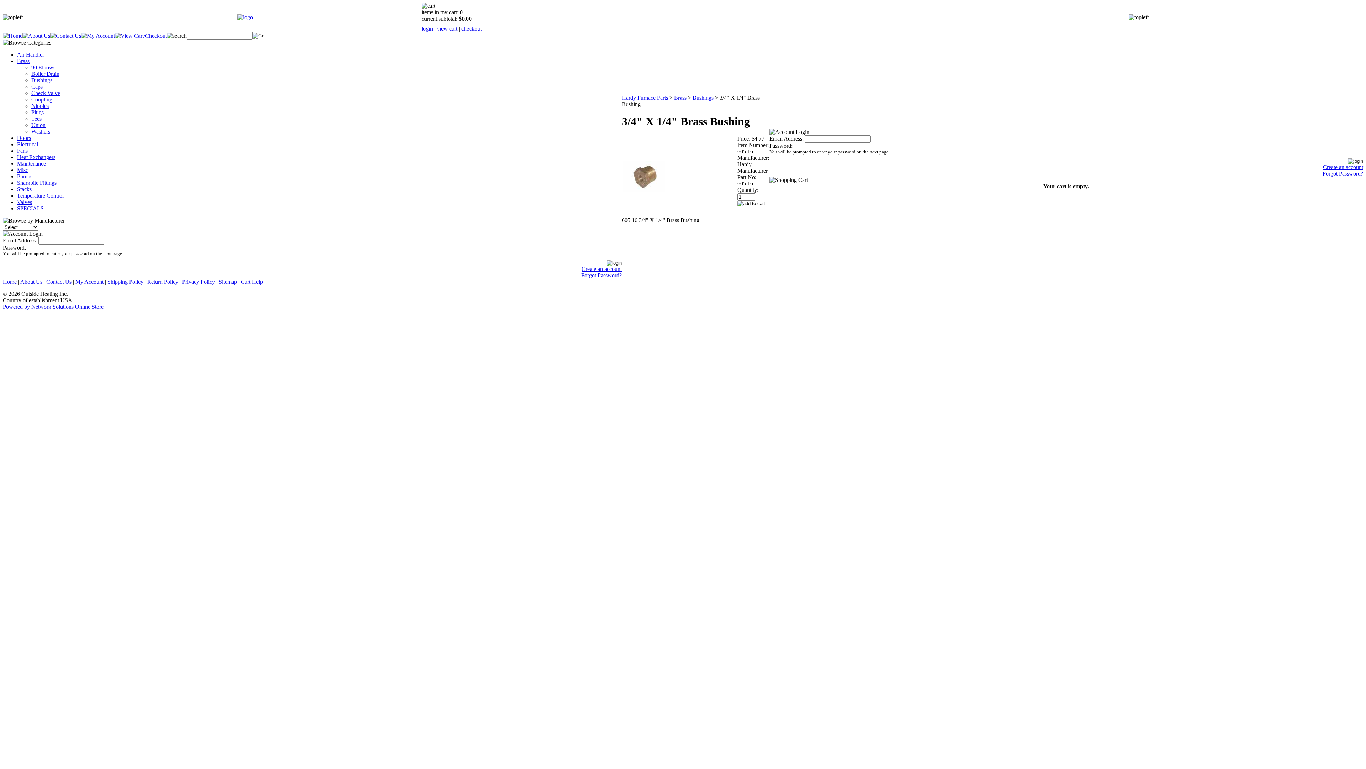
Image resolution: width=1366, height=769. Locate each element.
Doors (24, 138)
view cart (447, 29)
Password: (14, 248)
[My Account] (98, 36)
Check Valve (45, 93)
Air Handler (30, 55)
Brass (23, 61)
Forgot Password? (601, 275)
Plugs (37, 112)
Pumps (24, 176)
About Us (31, 282)
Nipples (40, 106)
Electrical (27, 144)
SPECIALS (30, 208)
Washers (40, 132)
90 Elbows (43, 67)
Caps (37, 87)
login (427, 29)
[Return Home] (245, 17)
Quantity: (747, 190)
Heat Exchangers (36, 157)
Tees (36, 119)
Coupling (41, 99)
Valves (24, 202)
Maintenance (31, 164)
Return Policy (162, 282)
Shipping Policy (125, 282)
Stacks (24, 189)
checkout (471, 29)
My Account (89, 282)
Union (38, 125)
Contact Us (59, 282)
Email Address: (20, 240)
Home (10, 282)
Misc (22, 170)
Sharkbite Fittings (37, 183)
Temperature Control (40, 196)
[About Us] (36, 36)
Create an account (602, 269)
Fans (22, 151)
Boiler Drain (45, 74)
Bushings (41, 80)
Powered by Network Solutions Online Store (53, 307)
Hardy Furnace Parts (645, 98)
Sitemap (228, 282)
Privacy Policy (198, 282)
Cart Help (252, 282)
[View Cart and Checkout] (141, 36)
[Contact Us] (65, 36)
